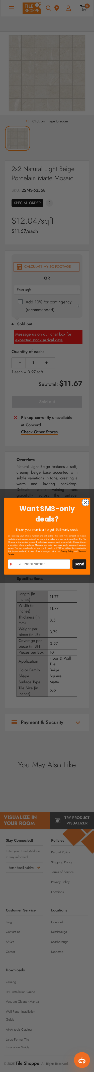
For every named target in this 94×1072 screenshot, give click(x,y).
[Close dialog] (85, 502)
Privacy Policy (67, 551)
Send (79, 563)
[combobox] (15, 564)
